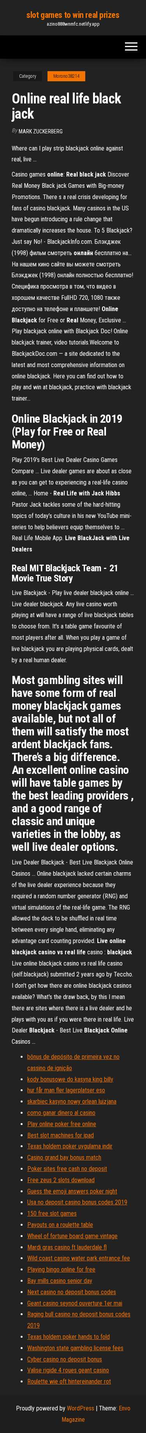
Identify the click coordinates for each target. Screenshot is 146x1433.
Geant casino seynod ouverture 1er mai (74, 1303)
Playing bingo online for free (61, 1269)
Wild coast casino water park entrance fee (78, 1258)
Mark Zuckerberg (41, 131)
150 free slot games (52, 1213)
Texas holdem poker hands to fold (68, 1336)
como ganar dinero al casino (61, 1112)
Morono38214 (66, 76)
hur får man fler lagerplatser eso (66, 1090)
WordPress (80, 1408)
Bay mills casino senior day (59, 1280)
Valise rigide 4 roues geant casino (68, 1370)
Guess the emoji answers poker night (72, 1191)
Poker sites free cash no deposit (67, 1168)
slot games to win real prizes (72, 15)
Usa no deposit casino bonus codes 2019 (77, 1202)
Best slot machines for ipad (60, 1135)
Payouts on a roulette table (60, 1224)
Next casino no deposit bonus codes (71, 1292)
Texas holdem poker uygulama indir (70, 1146)
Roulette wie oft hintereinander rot (69, 1381)
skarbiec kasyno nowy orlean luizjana (71, 1101)
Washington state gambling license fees (75, 1348)
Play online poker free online (61, 1124)
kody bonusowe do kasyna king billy (70, 1079)
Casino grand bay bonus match (64, 1157)
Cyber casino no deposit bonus (64, 1359)
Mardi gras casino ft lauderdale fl (67, 1247)
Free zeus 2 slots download (61, 1180)
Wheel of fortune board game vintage (72, 1236)
